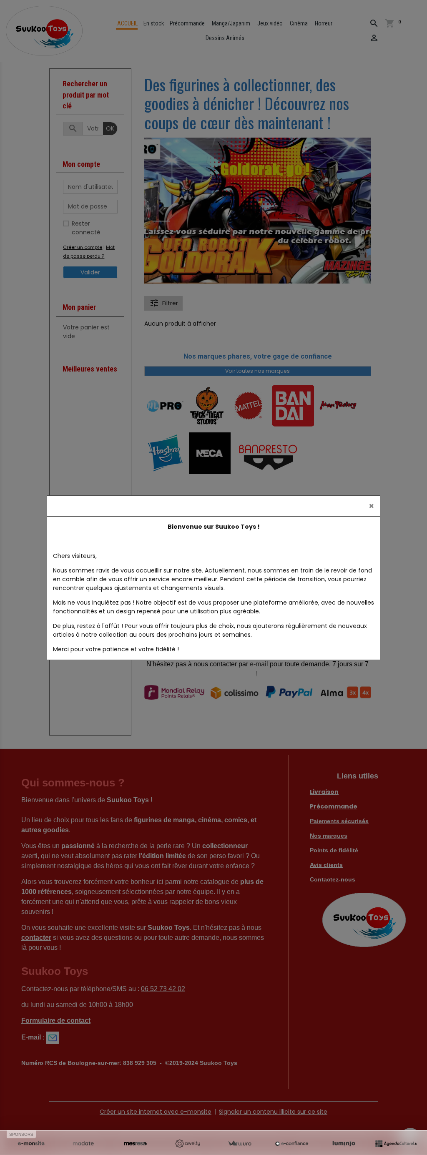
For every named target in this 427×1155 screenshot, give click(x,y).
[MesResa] (135, 1143)
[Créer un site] (31, 1143)
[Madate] (83, 1143)
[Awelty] (187, 1143)
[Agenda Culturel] (396, 1143)
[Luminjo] (344, 1143)
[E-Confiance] (291, 1143)
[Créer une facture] (239, 1143)
